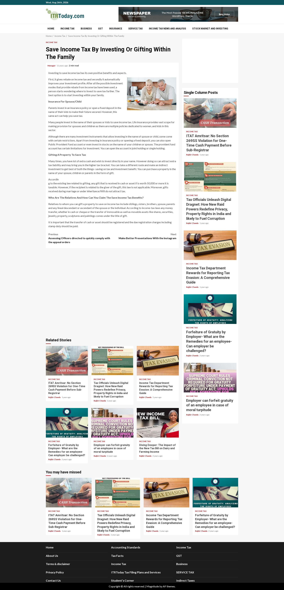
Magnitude (152, 586)
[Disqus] (112, 292)
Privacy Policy (55, 572)
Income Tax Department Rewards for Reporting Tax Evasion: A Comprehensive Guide (158, 360)
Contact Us (53, 580)
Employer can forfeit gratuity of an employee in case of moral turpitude (112, 423)
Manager (51, 65)
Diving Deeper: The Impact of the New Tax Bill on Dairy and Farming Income (158, 423)
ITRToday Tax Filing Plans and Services (136, 572)
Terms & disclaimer (58, 564)
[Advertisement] (210, 60)
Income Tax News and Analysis (167, 28)
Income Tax (67, 28)
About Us (52, 555)
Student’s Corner (122, 580)
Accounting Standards (125, 547)
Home (50, 28)
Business (86, 28)
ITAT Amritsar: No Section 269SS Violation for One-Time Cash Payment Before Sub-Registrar (67, 360)
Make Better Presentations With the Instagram (147, 236)
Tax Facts (117, 555)
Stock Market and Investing (210, 28)
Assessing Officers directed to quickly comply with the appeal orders (79, 238)
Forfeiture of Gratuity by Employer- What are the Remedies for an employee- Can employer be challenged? (67, 423)
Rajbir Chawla (54, 397)
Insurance (115, 28)
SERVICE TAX (135, 28)
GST (100, 28)
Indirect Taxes (185, 580)
